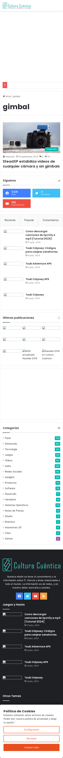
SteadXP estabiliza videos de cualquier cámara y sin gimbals (31, 164)
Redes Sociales (13, 471)
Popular (29, 220)
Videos (8, 460)
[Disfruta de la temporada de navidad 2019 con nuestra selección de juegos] (51, 354)
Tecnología (11, 449)
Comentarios (51, 220)
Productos (10, 482)
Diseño (9, 516)
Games (9, 538)
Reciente (10, 220)
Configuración (31, 729)
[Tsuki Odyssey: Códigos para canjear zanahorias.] (13, 252)
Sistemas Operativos (16, 505)
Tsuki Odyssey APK (37, 279)
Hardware (10, 499)
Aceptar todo (31, 747)
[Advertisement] (31, 45)
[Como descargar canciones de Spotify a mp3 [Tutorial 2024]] (13, 236)
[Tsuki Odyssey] (13, 299)
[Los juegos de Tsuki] (12, 354)
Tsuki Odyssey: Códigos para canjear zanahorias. (42, 249)
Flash (8, 438)
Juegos (9, 454)
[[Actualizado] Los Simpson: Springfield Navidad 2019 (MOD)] (31, 354)
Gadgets (9, 477)
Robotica (10, 521)
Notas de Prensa (14, 510)
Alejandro (10, 156)
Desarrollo (10, 493)
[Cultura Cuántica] (17, 5)
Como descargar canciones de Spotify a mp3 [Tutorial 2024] (40, 235)
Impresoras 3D (13, 527)
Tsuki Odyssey (35, 294)
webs (8, 466)
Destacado (11, 443)
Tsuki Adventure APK (39, 263)
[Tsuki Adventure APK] (13, 268)
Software (10, 488)
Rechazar (32, 738)
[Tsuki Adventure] (51, 331)
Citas (8, 533)
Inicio (8, 96)
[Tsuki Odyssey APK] (13, 283)
